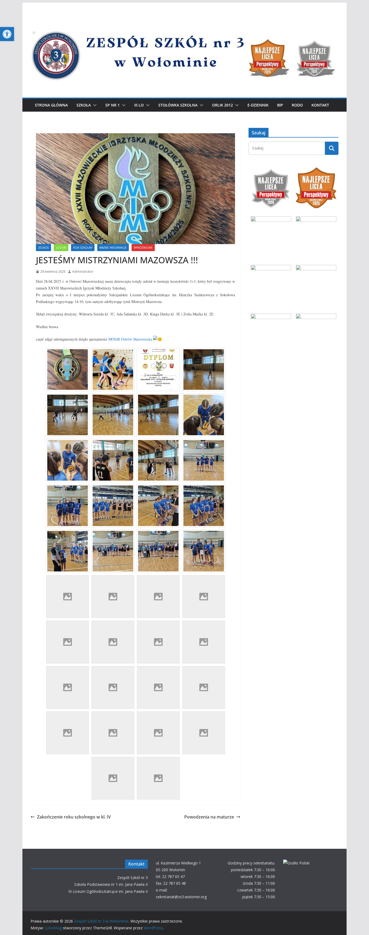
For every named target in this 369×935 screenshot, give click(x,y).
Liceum (61, 247)
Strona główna (51, 105)
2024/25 (43, 247)
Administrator (82, 271)
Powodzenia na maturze (209, 817)
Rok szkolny (82, 247)
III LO (139, 105)
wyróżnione (143, 247)
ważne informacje (113, 247)
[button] (7, 34)
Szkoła (83, 105)
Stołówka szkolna (177, 105)
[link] (130, 339)
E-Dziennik (258, 105)
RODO (297, 105)
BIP (280, 105)
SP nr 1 (112, 105)
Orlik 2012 (222, 105)
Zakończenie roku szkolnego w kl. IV (74, 817)
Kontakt (320, 105)
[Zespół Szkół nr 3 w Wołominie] (184, 19)
